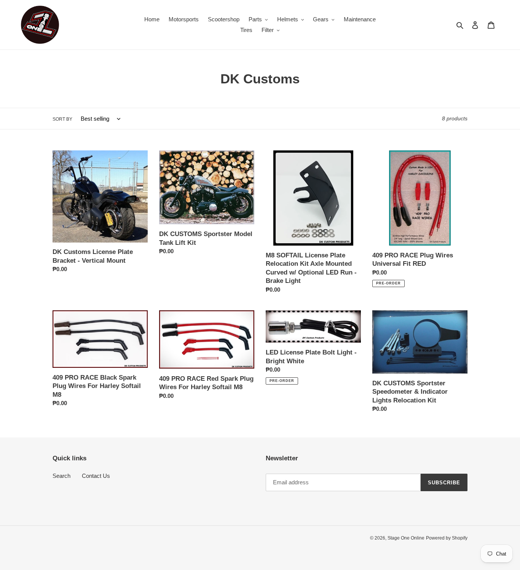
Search (61, 476)
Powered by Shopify (446, 538)
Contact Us (96, 476)
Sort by (62, 119)
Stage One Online (406, 538)
